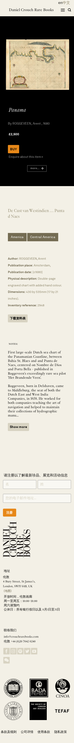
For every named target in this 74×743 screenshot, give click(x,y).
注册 (9, 512)
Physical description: (22, 278)
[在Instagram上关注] (13, 651)
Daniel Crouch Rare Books (31, 10)
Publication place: (20, 265)
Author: (13, 258)
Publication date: (20, 272)
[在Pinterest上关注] (20, 651)
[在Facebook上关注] (6, 651)
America (17, 237)
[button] (62, 10)
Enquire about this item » (26, 157)
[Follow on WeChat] (6, 660)
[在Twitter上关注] (27, 651)
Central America (42, 237)
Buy (13, 149)
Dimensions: (16, 292)
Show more (18, 427)
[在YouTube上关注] (34, 651)
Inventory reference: (22, 305)
